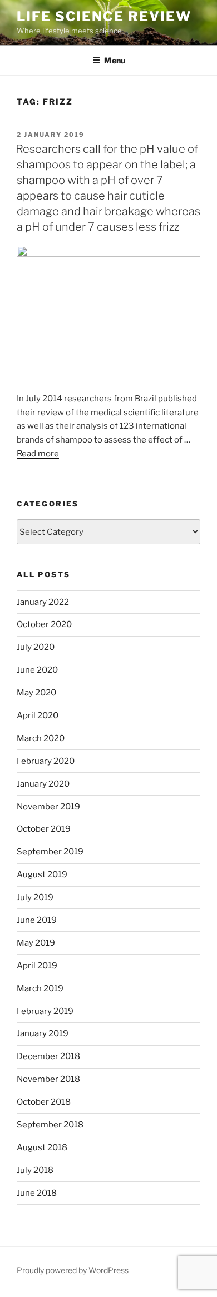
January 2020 (43, 784)
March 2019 (40, 988)
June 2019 (37, 920)
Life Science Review (104, 16)
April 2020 (37, 715)
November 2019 (48, 807)
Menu (114, 60)
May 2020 (36, 693)
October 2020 (44, 624)
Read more (38, 454)
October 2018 (44, 1102)
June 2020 (37, 670)
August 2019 (42, 874)
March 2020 (41, 738)
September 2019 (50, 852)
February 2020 (46, 761)
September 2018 (50, 1125)
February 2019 (45, 1011)
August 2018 (42, 1147)
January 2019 (42, 1033)
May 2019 (36, 943)
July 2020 (36, 647)
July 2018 (35, 1170)
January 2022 (43, 602)
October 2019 (44, 829)
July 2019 (35, 897)
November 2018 (48, 1079)
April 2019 (37, 966)
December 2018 (48, 1056)
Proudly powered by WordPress (73, 1270)
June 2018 (37, 1193)
